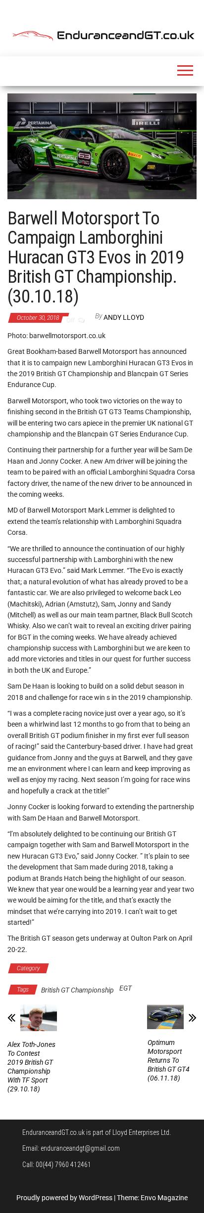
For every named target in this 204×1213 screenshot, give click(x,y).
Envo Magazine (164, 1198)
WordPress (95, 1198)
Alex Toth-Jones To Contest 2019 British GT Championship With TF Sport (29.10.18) (31, 1066)
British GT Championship (93, 968)
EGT (125, 988)
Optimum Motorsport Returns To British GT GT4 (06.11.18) (169, 1060)
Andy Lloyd (123, 317)
